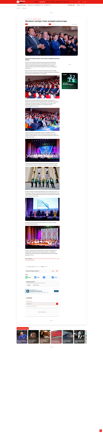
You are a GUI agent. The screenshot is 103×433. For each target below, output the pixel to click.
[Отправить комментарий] (57, 304)
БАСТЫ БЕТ (36, 1)
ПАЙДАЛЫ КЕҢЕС (58, 1)
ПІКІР (68, 1)
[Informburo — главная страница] (21, 2)
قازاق (54, 24)
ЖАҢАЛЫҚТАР (42, 1)
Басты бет (18, 8)
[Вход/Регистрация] (83, 2)
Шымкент (29, 285)
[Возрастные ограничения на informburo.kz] (79, 2)
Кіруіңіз (28, 301)
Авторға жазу (75, 24)
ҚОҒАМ (47, 1)
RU (85, 1)
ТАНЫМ (64, 1)
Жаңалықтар (24, 8)
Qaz (52, 24)
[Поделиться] (100, 430)
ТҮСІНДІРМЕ (52, 1)
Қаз (49, 24)
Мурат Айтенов (36, 285)
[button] (81, 5)
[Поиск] (81, 2)
